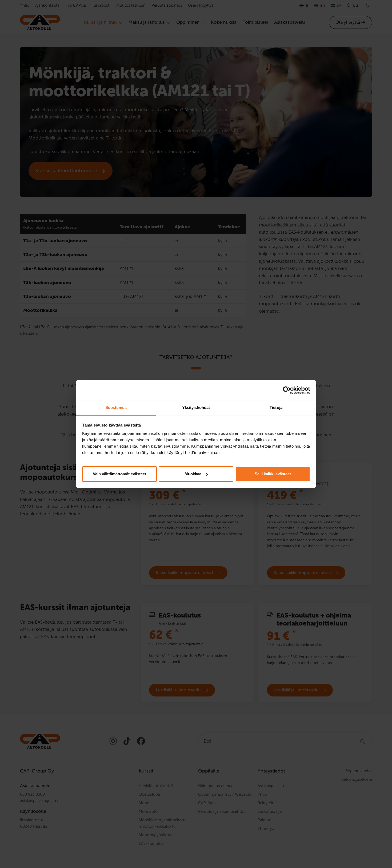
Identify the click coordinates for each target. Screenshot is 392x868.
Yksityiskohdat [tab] (196, 407)
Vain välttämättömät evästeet (119, 474)
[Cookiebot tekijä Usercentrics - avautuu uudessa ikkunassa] (286, 390)
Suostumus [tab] (116, 407)
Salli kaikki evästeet (273, 474)
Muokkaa (193, 474)
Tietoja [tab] (276, 407)
